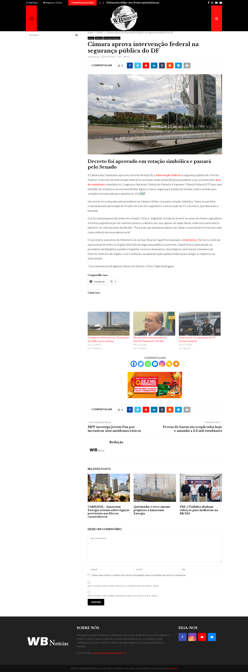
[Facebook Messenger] (155, 364)
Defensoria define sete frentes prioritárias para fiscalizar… (140, 2)
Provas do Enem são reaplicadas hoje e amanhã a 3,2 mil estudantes (192, 429)
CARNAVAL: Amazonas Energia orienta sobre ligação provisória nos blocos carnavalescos (108, 511)
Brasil (91, 38)
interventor (190, 239)
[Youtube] (202, 637)
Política (99, 38)
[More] (176, 364)
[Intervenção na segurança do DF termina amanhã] (200, 324)
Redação (96, 56)
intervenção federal (168, 175)
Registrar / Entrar (54, 2)
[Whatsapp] (148, 364)
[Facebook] (134, 364)
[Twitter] (141, 364)
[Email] (212, 637)
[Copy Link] (169, 364)
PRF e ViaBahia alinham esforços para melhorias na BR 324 (199, 510)
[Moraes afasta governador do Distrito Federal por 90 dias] (154, 324)
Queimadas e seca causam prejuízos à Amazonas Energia (152, 510)
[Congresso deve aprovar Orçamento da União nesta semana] (109, 324)
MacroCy (172, 668)
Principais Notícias (111, 38)
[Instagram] (162, 364)
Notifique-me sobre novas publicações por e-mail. (123, 595)
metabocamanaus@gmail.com (109, 652)
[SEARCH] (76, 35)
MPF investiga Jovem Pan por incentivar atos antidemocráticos (114, 429)
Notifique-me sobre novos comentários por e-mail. (124, 586)
